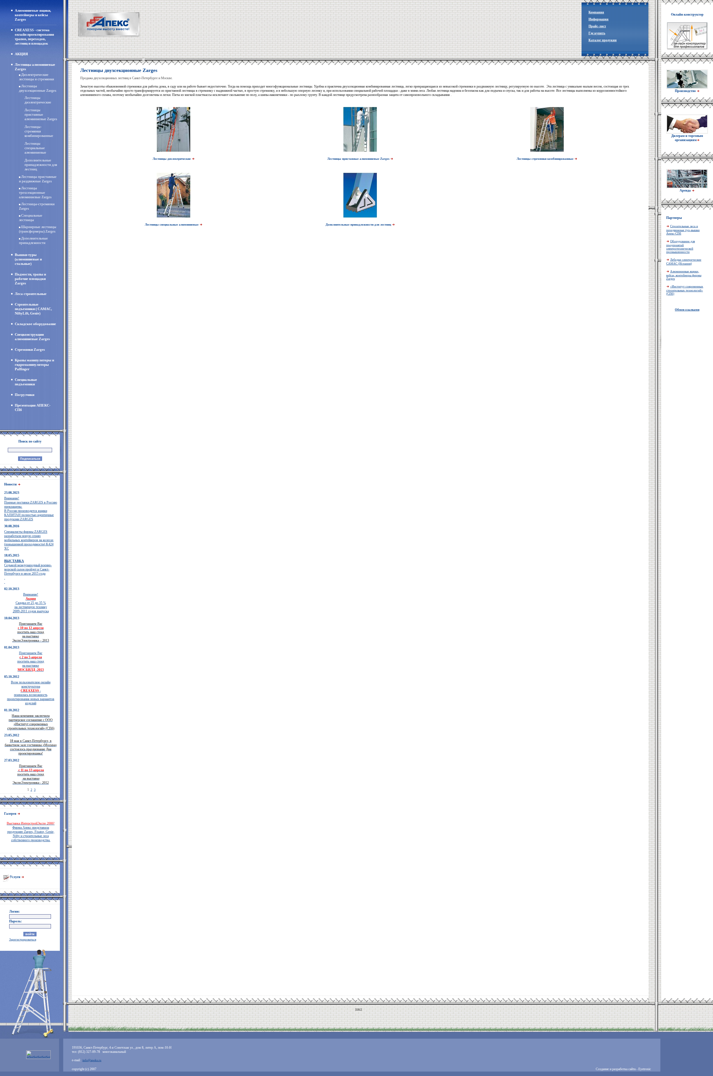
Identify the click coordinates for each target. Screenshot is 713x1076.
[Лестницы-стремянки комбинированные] (547, 151)
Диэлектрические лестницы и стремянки (36, 76)
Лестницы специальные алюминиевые (35, 147)
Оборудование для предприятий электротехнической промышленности (680, 246)
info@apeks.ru (91, 1060)
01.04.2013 (11, 647)
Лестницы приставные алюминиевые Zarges (41, 114)
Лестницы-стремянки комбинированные (39, 131)
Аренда (686, 190)
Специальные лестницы (30, 217)
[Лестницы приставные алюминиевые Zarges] (360, 151)
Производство (686, 91)
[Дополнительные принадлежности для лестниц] (360, 216)
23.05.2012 (11, 735)
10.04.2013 (11, 618)
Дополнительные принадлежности (33, 240)
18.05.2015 (11, 555)
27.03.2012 (11, 760)
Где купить (597, 33)
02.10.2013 (11, 589)
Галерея (10, 814)
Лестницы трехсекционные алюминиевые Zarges (35, 192)
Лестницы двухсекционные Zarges (37, 88)
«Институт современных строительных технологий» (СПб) (684, 290)
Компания (596, 12)
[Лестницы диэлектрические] (174, 151)
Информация (599, 19)
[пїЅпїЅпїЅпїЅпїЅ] (108, 24)
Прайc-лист (597, 26)
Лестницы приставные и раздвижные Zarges (38, 179)
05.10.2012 (11, 677)
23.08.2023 (11, 493)
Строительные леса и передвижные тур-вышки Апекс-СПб (683, 229)
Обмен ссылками (687, 309)
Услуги (15, 877)
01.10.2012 (11, 710)
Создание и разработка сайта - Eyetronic (623, 1069)
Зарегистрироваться (22, 939)
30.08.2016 (11, 526)
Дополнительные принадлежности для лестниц (41, 164)
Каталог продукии (603, 40)
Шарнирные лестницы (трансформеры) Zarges (37, 229)
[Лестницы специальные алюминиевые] (174, 216)
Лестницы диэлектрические (38, 100)
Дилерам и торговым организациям (687, 138)
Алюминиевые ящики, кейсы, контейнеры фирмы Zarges (683, 275)
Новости (11, 484)
